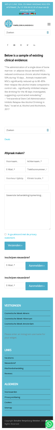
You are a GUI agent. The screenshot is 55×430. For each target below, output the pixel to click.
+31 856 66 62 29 (27, 7)
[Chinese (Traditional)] (22, 13)
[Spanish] (35, 13)
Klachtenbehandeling (14, 368)
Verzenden (14, 245)
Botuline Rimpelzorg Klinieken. (27, 420)
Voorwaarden (11, 391)
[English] (27, 13)
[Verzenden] (48, 32)
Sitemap (8, 407)
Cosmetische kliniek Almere (17, 313)
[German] (32, 13)
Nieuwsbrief (10, 363)
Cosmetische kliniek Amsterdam (19, 323)
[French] (30, 13)
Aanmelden (36, 265)
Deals (7, 139)
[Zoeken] (27, 32)
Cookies (8, 402)
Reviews (8, 373)
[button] (8, 45)
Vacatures (9, 357)
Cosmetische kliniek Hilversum (18, 318)
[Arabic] (20, 13)
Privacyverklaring (12, 397)
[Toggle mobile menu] (49, 24)
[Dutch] (25, 13)
